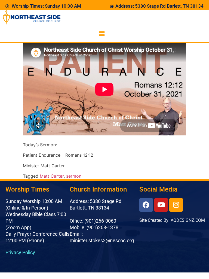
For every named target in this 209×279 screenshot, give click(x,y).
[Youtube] (161, 205)
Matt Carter (52, 176)
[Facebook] (146, 205)
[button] (101, 34)
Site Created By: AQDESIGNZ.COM (172, 220)
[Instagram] (176, 205)
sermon (73, 176)
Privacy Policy (20, 252)
